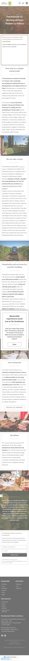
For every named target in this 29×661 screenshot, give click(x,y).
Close (14, 344)
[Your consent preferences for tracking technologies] (1, 495)
